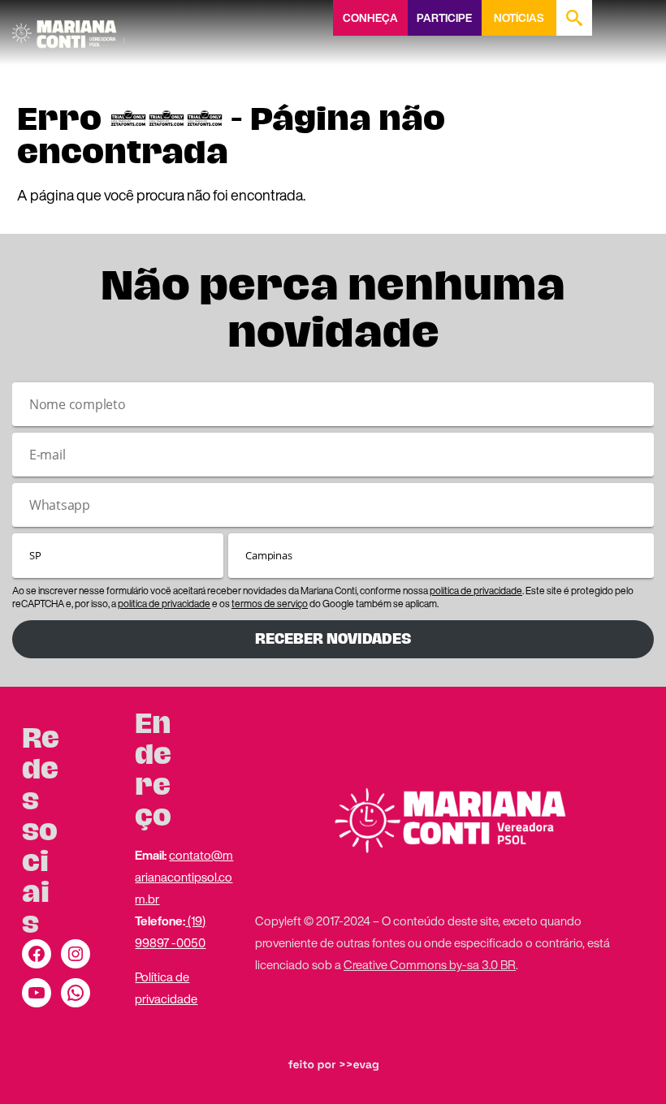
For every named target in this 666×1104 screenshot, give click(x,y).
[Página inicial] (68, 28)
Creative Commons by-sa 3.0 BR (430, 964)
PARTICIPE (444, 18)
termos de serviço (269, 603)
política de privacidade (476, 590)
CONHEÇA (370, 18)
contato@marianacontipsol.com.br (184, 877)
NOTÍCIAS (518, 18)
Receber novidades (333, 638)
